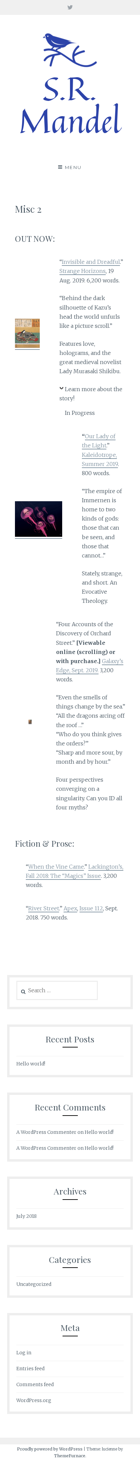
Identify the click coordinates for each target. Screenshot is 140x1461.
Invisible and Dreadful (91, 261)
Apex (70, 908)
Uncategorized (33, 1284)
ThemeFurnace (69, 1455)
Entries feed (30, 1368)
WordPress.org (33, 1400)
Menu (73, 167)
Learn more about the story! (90, 394)
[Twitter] (70, 7)
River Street (43, 908)
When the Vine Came (56, 866)
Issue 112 (91, 908)
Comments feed (35, 1384)
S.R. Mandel (70, 104)
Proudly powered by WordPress (50, 1449)
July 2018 (26, 1216)
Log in (23, 1353)
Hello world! (30, 1064)
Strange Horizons (82, 271)
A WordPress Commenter (46, 1148)
